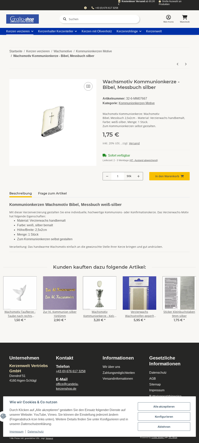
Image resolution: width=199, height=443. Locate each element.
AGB (152, 378)
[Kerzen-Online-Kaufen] (22, 19)
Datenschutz (158, 372)
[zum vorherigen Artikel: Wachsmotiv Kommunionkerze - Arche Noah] (178, 64)
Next (189, 301)
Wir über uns (111, 366)
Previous (9, 301)
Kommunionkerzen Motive (137, 103)
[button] (168, 19)
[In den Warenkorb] (12, 77)
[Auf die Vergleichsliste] (88, 86)
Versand (134, 143)
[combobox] (85, 8)
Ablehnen (164, 426)
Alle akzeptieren (164, 406)
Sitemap (155, 384)
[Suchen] (64, 19)
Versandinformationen (118, 378)
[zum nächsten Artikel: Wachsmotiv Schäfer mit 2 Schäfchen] (186, 64)
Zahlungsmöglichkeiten (119, 372)
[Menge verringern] (107, 176)
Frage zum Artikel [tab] (52, 193)
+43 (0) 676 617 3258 (106, 8)
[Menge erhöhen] (138, 176)
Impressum (156, 390)
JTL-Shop (172, 437)
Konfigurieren (164, 416)
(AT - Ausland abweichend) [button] (143, 160)
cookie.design (157, 437)
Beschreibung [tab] (20, 193)
